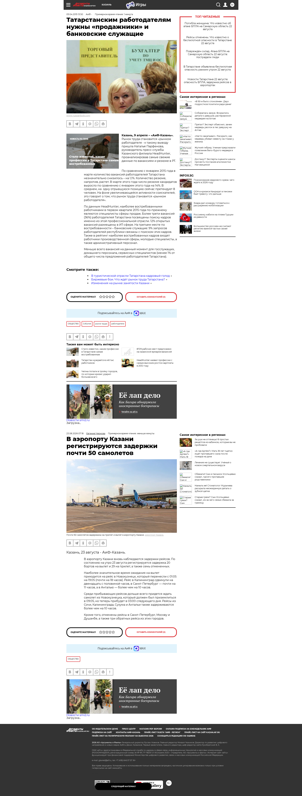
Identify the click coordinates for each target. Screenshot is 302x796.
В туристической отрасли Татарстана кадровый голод (130, 275)
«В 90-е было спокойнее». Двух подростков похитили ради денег (213, 102)
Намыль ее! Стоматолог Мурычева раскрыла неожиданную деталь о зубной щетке (213, 488)
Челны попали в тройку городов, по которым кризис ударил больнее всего (99, 374)
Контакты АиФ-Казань (128, 732)
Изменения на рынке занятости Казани (120, 283)
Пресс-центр (128, 729)
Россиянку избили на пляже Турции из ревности (213, 215)
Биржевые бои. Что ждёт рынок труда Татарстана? (128, 279)
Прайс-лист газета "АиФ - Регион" (162, 732)
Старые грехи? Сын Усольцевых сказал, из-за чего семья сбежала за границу (214, 500)
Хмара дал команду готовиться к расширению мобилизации (211, 204)
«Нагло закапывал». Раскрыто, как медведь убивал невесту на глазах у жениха (214, 139)
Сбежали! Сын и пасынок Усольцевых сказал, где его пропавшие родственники (215, 477)
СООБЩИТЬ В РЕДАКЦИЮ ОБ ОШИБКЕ (176, 736)
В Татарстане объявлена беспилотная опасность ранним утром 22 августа (208, 68)
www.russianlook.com (78, 115)
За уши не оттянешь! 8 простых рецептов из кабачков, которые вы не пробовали (215, 442)
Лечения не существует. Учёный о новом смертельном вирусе (213, 464)
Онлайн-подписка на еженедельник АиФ (188, 729)
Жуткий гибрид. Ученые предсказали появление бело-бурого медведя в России (215, 150)
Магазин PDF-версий (150, 729)
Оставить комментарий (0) (151, 297)
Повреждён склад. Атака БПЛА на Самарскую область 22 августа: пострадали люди (207, 54)
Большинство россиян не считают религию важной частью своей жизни (212, 228)
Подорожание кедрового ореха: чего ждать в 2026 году (214, 181)
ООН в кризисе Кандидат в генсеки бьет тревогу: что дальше (213, 192)
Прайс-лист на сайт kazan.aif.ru (202, 732)
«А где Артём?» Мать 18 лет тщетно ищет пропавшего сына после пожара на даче (214, 454)
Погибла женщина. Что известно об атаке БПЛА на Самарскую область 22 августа (208, 26)
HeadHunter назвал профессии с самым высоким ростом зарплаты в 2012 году (155, 363)
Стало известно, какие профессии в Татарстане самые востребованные (100, 352)
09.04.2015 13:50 (74, 14)
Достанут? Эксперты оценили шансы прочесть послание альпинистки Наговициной (215, 162)
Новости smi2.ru (78, 420)
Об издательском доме (105, 729)
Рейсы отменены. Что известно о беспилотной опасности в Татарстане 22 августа (207, 40)
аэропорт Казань (154, 535)
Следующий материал (123, 786)
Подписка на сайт (102, 732)
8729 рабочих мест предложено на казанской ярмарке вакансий (154, 350)
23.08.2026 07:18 (75, 433)
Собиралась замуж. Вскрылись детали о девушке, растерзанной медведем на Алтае (213, 116)
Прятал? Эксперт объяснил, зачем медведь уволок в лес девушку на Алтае (213, 127)
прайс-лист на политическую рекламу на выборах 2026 (122, 736)
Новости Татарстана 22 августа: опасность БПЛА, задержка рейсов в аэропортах (207, 82)
